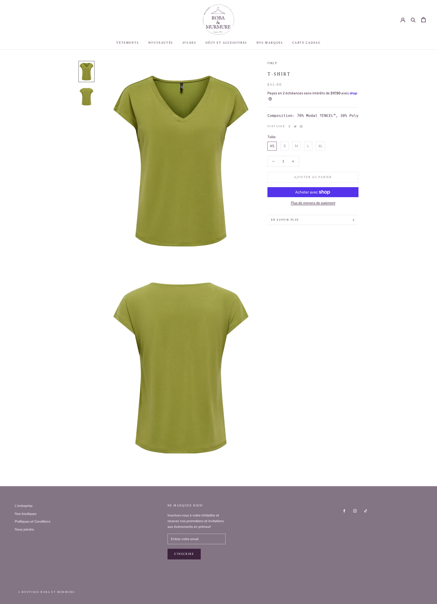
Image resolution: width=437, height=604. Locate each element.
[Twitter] (295, 126)
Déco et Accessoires (226, 43)
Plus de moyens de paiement (313, 203)
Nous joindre (24, 529)
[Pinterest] (301, 126)
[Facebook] (289, 126)
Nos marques (270, 43)
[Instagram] (355, 510)
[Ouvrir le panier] (423, 19)
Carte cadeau (306, 43)
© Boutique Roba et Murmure (46, 592)
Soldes (189, 43)
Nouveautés (160, 43)
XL (320, 146)
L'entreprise (24, 505)
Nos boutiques (25, 513)
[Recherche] (413, 19)
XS (272, 146)
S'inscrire (184, 554)
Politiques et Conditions (32, 521)
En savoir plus (285, 219)
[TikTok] (365, 510)
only (272, 63)
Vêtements (127, 43)
